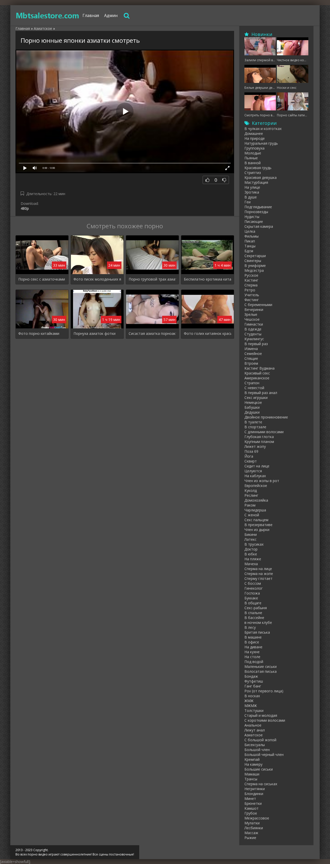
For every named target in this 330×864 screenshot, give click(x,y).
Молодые (252, 153)
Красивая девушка (260, 177)
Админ (111, 15)
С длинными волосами (264, 431)
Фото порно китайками (38, 333)
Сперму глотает (258, 578)
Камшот (251, 808)
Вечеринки (253, 309)
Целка (249, 231)
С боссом (252, 583)
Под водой (253, 661)
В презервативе (258, 524)
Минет (250, 798)
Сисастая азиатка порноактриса (152, 333)
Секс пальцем (256, 519)
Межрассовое (256, 818)
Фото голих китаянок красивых (207, 333)
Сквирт (250, 461)
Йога (248, 456)
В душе (250, 197)
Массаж (251, 832)
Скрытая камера (258, 226)
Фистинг (251, 299)
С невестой (254, 387)
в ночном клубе (258, 622)
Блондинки (253, 793)
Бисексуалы (254, 744)
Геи (247, 201)
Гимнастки (253, 324)
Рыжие (250, 837)
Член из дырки (256, 529)
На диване (253, 646)
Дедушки (252, 412)
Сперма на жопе (258, 573)
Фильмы (251, 236)
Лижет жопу (255, 446)
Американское (256, 378)
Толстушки (253, 710)
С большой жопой (260, 739)
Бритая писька (257, 632)
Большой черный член (264, 754)
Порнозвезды (256, 211)
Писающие (253, 221)
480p (25, 208)
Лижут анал (254, 730)
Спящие (251, 358)
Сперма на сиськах (260, 783)
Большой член (257, 749)
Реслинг (251, 495)
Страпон (251, 382)
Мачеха (251, 563)
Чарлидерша (255, 510)
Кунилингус (254, 338)
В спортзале (255, 426)
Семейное (253, 353)
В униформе (255, 265)
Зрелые (250, 314)
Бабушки (252, 407)
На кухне (252, 651)
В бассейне (254, 617)
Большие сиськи (258, 769)
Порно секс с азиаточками (41, 279)
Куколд (250, 490)
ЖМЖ (248, 700)
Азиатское (253, 734)
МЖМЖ (250, 705)
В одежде (252, 329)
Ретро (249, 289)
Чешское (252, 319)
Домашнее (253, 133)
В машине (253, 637)
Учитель (251, 294)
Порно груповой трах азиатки (152, 279)
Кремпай (252, 759)
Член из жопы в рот (261, 480)
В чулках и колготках (263, 128)
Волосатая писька (260, 671)
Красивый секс (257, 373)
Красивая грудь (257, 167)
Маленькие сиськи (260, 666)
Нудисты (251, 216)
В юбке (250, 554)
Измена (251, 348)
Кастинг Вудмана (259, 368)
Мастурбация (256, 182)
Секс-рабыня (255, 607)
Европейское (255, 485)
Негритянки (254, 788)
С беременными (258, 304)
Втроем (251, 363)
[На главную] (47, 15)
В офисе (251, 642)
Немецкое (253, 402)
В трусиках (253, 544)
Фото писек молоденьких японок (97, 279)
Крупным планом (259, 441)
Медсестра (254, 270)
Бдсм (248, 250)
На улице (252, 187)
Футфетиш (253, 681)
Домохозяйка (256, 500)
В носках (252, 695)
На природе (254, 138)
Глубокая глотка (259, 436)
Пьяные (251, 157)
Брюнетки (253, 803)
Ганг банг (252, 686)
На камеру (253, 764)
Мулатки (252, 823)
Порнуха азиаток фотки (94, 333)
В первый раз (256, 343)
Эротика (251, 192)
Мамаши (251, 774)
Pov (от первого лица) (263, 690)
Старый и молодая (260, 715)
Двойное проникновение (266, 417)
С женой (251, 514)
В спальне (253, 612)
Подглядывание (258, 206)
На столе (252, 656)
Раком (249, 505)
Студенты (252, 333)
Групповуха (254, 148)
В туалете (253, 422)
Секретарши (255, 255)
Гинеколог (253, 588)
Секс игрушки (256, 397)
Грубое (250, 813)
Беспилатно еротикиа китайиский (207, 279)
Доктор (251, 549)
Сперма (251, 285)
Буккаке (251, 598)
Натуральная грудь (261, 143)
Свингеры (252, 260)
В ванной (252, 162)
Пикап (249, 241)
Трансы (250, 778)
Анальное (252, 725)
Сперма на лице (258, 568)
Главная (90, 15)
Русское (251, 275)
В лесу (250, 627)
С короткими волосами (264, 720)
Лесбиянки (253, 827)
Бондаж (251, 676)
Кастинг (251, 280)
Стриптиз (252, 172)
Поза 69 (251, 451)
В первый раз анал (260, 392)
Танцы (249, 245)
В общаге (252, 602)
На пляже (252, 558)
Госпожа (252, 593)
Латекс (250, 539)
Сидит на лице (256, 466)
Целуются (253, 470)
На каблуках (255, 475)
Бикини (250, 534)
